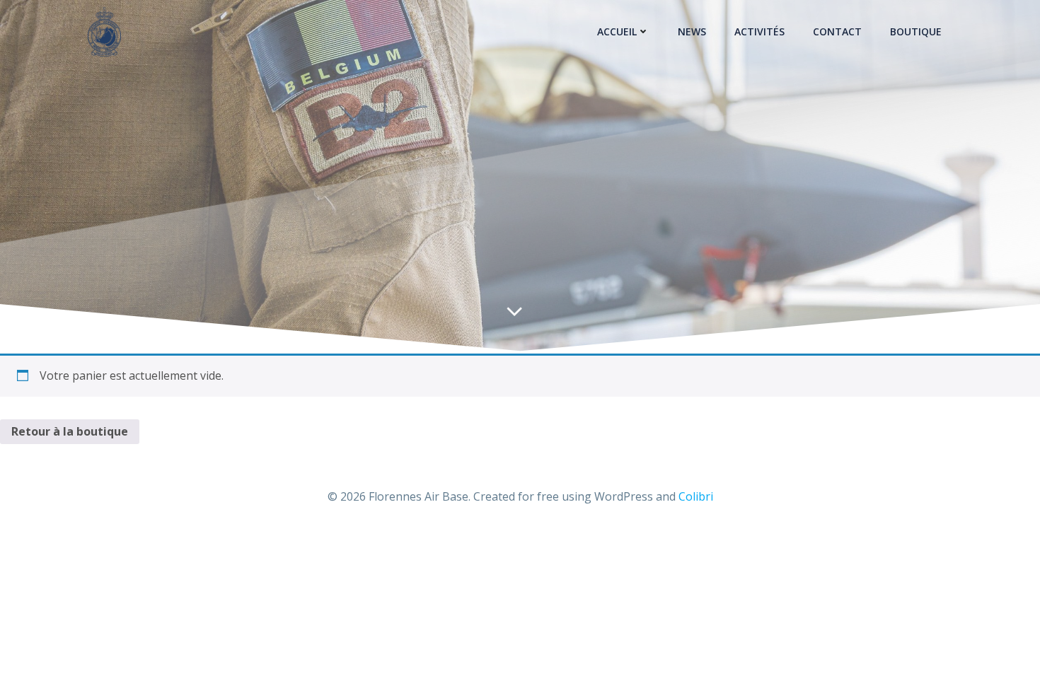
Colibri (695, 496)
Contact (837, 31)
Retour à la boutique (69, 431)
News (692, 31)
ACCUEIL (617, 31)
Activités (759, 31)
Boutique (916, 31)
